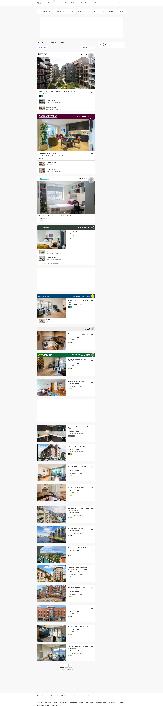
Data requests (89, 702)
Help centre (120, 702)
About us (39, 702)
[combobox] (56, 11)
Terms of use (47, 702)
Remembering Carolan (101, 702)
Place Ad (118, 2)
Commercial (88, 3)
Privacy (55, 702)
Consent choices (73, 702)
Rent (72, 3)
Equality (81, 702)
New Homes (65, 3)
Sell (82, 3)
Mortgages (97, 2)
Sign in (124, 3)
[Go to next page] (70, 665)
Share (77, 3)
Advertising (112, 702)
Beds (95, 11)
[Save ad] (92, 92)
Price (79, 11)
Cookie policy (63, 702)
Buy (49, 3)
